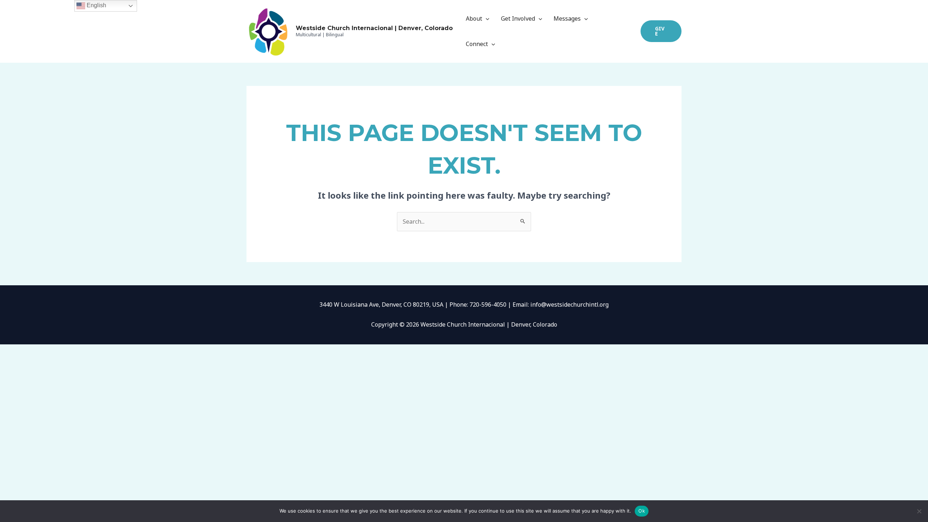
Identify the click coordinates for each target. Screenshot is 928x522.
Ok (641, 511)
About (474, 18)
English (95, 5)
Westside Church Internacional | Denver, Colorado (374, 28)
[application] (485, 18)
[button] (661, 31)
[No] (919, 511)
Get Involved (518, 18)
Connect (477, 44)
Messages (567, 18)
